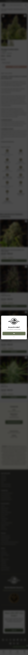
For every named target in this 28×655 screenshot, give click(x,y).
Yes (14, 333)
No (14, 336)
